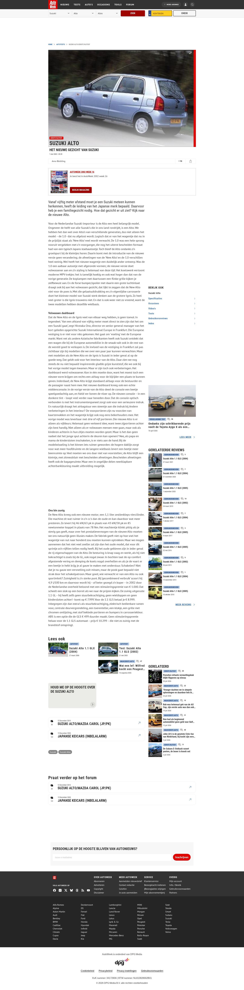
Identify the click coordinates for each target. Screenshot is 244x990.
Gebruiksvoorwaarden (179, 889)
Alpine (56, 908)
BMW (55, 921)
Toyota (168, 925)
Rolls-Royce (143, 935)
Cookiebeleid (87, 971)
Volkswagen (171, 928)
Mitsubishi (142, 908)
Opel (139, 918)
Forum (130, 4)
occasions (153, 303)
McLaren (113, 932)
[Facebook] (55, 891)
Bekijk (80, 190)
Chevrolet (57, 928)
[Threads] (78, 891)
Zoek (132, 13)
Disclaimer (99, 892)
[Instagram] (61, 891)
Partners (173, 892)
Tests (77, 4)
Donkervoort (87, 904)
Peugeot (141, 921)
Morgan (141, 911)
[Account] (186, 4)
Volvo (168, 932)
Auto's (89, 4)
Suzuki (53, 752)
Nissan (140, 915)
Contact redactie (126, 885)
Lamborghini (115, 904)
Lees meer (185, 437)
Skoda (168, 908)
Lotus (111, 918)
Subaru (168, 915)
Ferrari (84, 911)
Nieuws (64, 4)
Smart (168, 911)
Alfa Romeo (58, 904)
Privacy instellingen (127, 971)
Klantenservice (151, 881)
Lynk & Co (114, 921)
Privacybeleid (105, 971)
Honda (84, 921)
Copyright (98, 889)
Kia (82, 938)
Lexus (112, 915)
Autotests (60, 44)
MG (110, 938)
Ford (83, 918)
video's (152, 308)
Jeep (83, 935)
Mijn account (175, 881)
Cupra (55, 935)
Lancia (112, 908)
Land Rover (114, 911)
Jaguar (84, 932)
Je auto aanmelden (128, 892)
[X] (67, 891)
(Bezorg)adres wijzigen (155, 889)
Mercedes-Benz (116, 935)
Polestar (141, 925)
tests (151, 313)
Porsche (141, 928)
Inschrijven (181, 857)
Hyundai (85, 925)
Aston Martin (59, 911)
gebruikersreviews (158, 318)
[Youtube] (89, 891)
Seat (167, 904)
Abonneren (99, 881)
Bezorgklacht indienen (155, 885)
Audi (55, 915)
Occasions (103, 4)
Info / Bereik (175, 885)
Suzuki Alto (65, 752)
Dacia (55, 938)
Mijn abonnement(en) (154, 892)
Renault (141, 932)
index (151, 323)
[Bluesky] (72, 891)
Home (50, 44)
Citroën (56, 932)
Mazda (112, 928)
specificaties (155, 298)
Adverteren (99, 885)
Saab (139, 938)
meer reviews (183, 604)
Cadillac (57, 925)
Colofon (123, 889)
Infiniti (84, 928)
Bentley (56, 918)
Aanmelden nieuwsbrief (130, 881)
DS (82, 908)
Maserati (113, 925)
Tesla (167, 921)
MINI (139, 904)
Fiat (82, 915)
